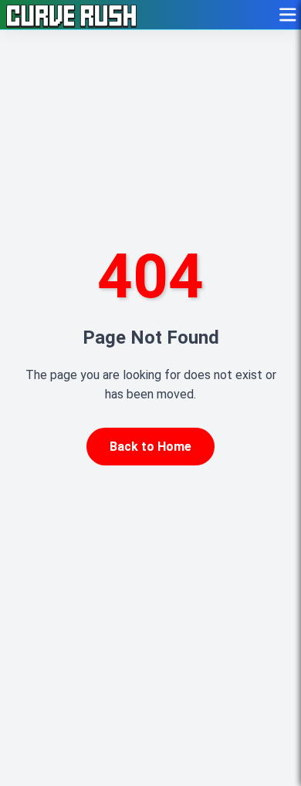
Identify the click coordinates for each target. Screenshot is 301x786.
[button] (288, 15)
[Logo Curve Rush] (71, 14)
